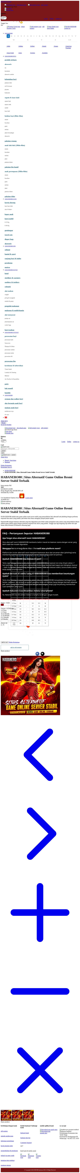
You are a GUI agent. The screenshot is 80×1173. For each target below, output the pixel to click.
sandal (6, 108)
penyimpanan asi (9, 321)
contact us (58, 18)
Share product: (5, 651)
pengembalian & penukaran (9, 1151)
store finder (50, 28)
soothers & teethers (12, 282)
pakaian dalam (9, 162)
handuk (7, 393)
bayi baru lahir (9, 206)
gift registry (44, 5)
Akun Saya (4, 421)
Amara (56, 46)
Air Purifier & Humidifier (12, 379)
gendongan (9, 230)
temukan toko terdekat (7, 1160)
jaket (6, 159)
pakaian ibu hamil (11, 167)
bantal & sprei (10, 254)
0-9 (69, 40)
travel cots (8, 235)
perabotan (8, 263)
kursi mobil (9, 219)
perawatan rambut (10, 349)
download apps (21, 5)
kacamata (7, 71)
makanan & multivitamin (14, 310)
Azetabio (45, 53)
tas (5, 68)
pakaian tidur (8, 83)
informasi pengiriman (7, 1141)
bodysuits (7, 93)
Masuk (3, 423)
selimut (7, 250)
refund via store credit (7, 1155)
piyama (7, 89)
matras (7, 267)
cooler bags (8, 325)
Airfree (32, 46)
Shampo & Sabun (9, 346)
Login (46, 18)
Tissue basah (8, 369)
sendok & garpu (9, 301)
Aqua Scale (10, 53)
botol (6, 273)
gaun (6, 126)
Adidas (20, 46)
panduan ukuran (6, 1165)
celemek (8, 287)
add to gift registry (16, 647)
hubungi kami (24, 1133)
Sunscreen (7, 343)
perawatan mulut (9, 353)
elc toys (7, 414)
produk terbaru (10, 60)
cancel (3, 450)
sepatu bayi (8, 101)
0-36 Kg (7, 225)
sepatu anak (8, 104)
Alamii (44, 46)
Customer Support (26, 1143)
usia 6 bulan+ (8, 209)
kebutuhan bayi (10, 79)
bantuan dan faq (25, 1138)
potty (7, 384)
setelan (6, 129)
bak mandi (9, 388)
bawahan (7, 123)
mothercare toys (9, 411)
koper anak (9, 214)
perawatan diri (9, 356)
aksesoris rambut (9, 74)
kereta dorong (10, 203)
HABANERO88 (10, 470)
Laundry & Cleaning (10, 372)
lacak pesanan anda (7, 1146)
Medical (7, 376)
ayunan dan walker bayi (14, 399)
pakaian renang (10, 141)
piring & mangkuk (10, 298)
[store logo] (16, 23)
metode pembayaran (7, 1136)
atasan (6, 119)
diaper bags (9, 239)
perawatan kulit (9, 340)
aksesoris (7, 136)
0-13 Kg (7, 222)
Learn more (29, 498)
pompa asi (7, 318)
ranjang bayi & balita (13, 258)
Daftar (51, 18)
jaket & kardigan (9, 133)
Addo (8, 46)
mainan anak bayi (11, 408)
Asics (20, 53)
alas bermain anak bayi (13, 403)
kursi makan (9, 330)
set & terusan (8, 86)
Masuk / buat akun (10, 460)
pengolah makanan (12, 306)
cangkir (7, 294)
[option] (2, 605)
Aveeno (32, 53)
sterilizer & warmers (12, 278)
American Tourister (68, 47)
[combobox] (10, 449)
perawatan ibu (10, 361)
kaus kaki (7, 111)
